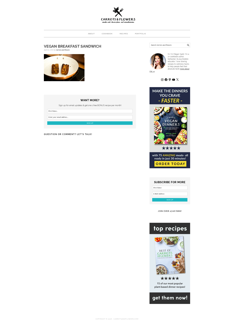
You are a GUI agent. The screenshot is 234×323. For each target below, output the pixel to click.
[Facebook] (166, 79)
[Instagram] (162, 79)
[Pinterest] (169, 79)
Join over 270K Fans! (170, 211)
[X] (177, 79)
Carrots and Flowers (117, 14)
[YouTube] (173, 79)
